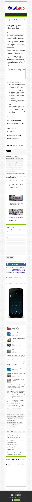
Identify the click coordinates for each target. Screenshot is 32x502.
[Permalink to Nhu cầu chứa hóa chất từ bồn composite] (16, 215)
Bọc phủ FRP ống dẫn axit (12, 444)
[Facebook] (16, 495)
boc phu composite (19, 158)
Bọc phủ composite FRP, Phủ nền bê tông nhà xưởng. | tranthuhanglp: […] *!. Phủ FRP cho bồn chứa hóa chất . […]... (15, 407)
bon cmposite (9, 424)
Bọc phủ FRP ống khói (12, 446)
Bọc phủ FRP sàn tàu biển (12, 447)
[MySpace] (20, 495)
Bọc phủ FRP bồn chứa (18, 19)
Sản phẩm (11, 19)
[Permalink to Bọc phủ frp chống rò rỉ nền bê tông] (16, 181)
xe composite (21, 173)
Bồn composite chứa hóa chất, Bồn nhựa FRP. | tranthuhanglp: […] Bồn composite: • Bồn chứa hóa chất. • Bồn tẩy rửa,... (15, 402)
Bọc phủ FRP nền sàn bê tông (13, 439)
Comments (18, 323)
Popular (8, 323)
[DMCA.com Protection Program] (16, 500)
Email (7, 237)
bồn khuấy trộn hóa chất (11, 422)
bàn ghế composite (10, 158)
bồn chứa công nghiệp (18, 160)
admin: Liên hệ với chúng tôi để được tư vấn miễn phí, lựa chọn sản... (18, 396)
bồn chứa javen (19, 162)
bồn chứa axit (9, 160)
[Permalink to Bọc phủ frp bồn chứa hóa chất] (9, 347)
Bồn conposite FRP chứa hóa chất (14, 454)
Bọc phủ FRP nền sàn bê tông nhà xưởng (15, 440)
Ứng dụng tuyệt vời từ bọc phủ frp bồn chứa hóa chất (16, 203)
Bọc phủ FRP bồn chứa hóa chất (13, 437)
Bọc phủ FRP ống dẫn (11, 442)
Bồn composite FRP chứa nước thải (14, 452)
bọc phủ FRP (18, 82)
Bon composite (9, 418)
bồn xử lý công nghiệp (18, 169)
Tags (22, 323)
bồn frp (15, 418)
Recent (13, 323)
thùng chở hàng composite (11, 173)
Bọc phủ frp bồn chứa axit (12, 435)
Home (7, 19)
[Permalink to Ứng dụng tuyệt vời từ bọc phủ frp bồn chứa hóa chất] (16, 200)
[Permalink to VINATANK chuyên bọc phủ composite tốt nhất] (9, 352)
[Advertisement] (17, 475)
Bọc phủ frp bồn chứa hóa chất (18, 344)
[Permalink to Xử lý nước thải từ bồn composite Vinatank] (9, 341)
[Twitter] (18, 495)
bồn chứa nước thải (10, 426)
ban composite (15, 156)
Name (7, 233)
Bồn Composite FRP (11, 449)
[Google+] (14, 495)
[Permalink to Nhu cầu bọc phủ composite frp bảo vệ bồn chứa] (9, 335)
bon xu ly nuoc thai (10, 171)
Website (7, 241)
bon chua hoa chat (10, 162)
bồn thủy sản (9, 169)
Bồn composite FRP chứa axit (13, 451)
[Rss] (12, 495)
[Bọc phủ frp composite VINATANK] (16, 9)
